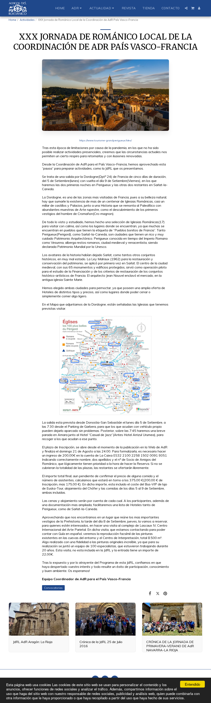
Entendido (192, 684)
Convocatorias (53, 587)
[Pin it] (165, 593)
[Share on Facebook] (150, 593)
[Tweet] (158, 593)
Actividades (27, 19)
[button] (77, 8)
